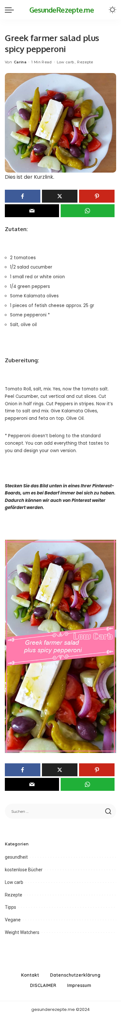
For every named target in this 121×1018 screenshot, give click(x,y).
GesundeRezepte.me (61, 9)
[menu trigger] (11, 9)
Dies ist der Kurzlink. (29, 177)
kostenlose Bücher (24, 869)
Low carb (65, 62)
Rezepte (85, 62)
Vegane (13, 919)
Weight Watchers (22, 932)
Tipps (10, 907)
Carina (20, 62)
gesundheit (16, 857)
